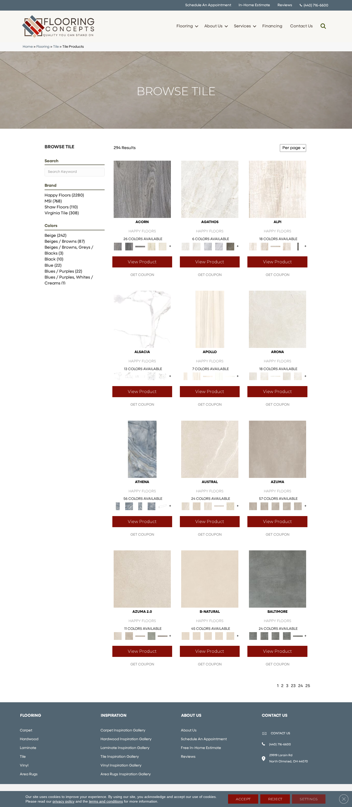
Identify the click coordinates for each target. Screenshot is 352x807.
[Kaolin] (209, 579)
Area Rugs (29, 774)
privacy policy (63, 801)
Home (28, 46)
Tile (56, 46)
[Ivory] (209, 449)
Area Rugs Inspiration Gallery (125, 774)
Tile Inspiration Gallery (119, 757)
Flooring (185, 26)
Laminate (28, 748)
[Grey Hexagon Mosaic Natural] (162, 376)
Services (242, 26)
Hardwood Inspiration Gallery (126, 739)
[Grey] (142, 189)
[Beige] (210, 319)
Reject (275, 799)
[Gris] (277, 579)
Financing (272, 26)
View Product (142, 261)
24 (300, 686)
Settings (309, 799)
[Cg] (277, 449)
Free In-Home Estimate (201, 748)
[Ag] (151, 636)
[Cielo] (142, 449)
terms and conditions (106, 801)
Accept (243, 799)
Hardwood (29, 739)
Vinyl (24, 766)
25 (307, 686)
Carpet (26, 730)
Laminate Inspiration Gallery (124, 748)
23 (293, 686)
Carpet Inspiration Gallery (122, 730)
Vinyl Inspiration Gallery (120, 766)
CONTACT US (280, 733)
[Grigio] (298, 246)
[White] (151, 246)
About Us (213, 26)
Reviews (285, 5)
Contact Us (301, 26)
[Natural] (140, 376)
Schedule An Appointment (208, 5)
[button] (196, 26)
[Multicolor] (230, 246)
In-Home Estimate (254, 5)
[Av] (142, 579)
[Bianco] (277, 189)
